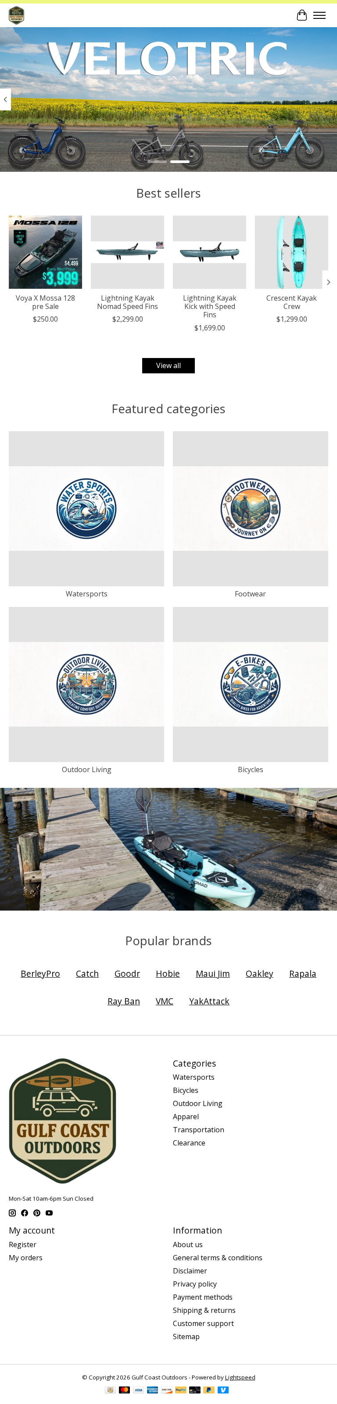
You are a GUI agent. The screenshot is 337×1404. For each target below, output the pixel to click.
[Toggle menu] (319, 15)
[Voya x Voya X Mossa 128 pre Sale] (45, 252)
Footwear (250, 594)
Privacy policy (195, 1284)
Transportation (198, 1130)
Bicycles (250, 769)
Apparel (186, 1116)
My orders (26, 1257)
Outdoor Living (86, 769)
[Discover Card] (166, 1390)
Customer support (203, 1323)
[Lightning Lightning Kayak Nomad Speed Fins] (127, 252)
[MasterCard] (124, 1390)
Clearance (189, 1143)
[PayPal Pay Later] (209, 1390)
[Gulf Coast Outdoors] (16, 15)
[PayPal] (180, 1390)
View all (168, 365)
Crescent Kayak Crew (291, 302)
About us (188, 1244)
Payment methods (203, 1297)
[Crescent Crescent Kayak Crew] (291, 252)
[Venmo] (223, 1390)
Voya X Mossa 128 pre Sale (45, 302)
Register (22, 1244)
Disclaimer (190, 1271)
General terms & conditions (217, 1257)
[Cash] (110, 1390)
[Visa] (138, 1390)
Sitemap (186, 1336)
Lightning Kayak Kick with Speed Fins (210, 306)
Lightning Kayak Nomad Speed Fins (127, 302)
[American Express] (152, 1390)
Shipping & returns (204, 1310)
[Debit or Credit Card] (195, 1390)
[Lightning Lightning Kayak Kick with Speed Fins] (209, 252)
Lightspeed (240, 1377)
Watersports (87, 594)
